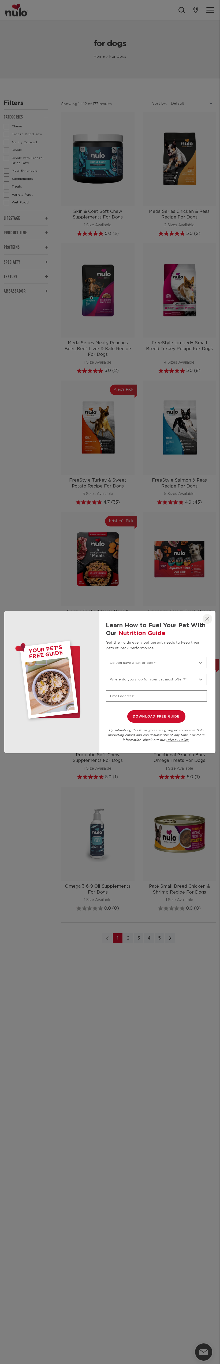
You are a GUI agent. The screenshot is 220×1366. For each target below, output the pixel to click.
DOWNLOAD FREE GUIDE (156, 716)
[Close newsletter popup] (207, 619)
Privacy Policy (177, 739)
